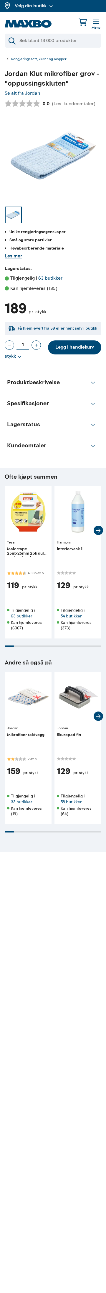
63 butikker (50, 278)
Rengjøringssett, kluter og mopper (39, 59)
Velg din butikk (31, 6)
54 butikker (71, 616)
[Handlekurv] (83, 22)
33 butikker (21, 802)
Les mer (13, 256)
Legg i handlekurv (74, 347)
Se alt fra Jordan (22, 93)
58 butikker (71, 802)
